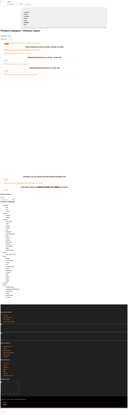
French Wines (9, 291)
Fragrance (26, 16)
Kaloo (7, 235)
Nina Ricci (8, 244)
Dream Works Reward (8, 321)
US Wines (8, 297)
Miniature (8, 272)
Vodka (7, 278)
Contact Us (6, 356)
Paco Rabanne (9, 246)
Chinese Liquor (9, 260)
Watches (8, 217)
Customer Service (7, 346)
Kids (7, 207)
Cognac (8, 262)
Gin (7, 264)
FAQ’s (4, 348)
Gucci (7, 229)
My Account (28, 4)
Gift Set (7, 293)
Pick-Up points (7, 350)
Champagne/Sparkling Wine (12, 289)
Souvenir (5, 282)
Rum (7, 274)
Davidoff (8, 227)
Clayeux (8, 225)
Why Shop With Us (8, 317)
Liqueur (7, 268)
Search (9, 1)
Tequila (7, 276)
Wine (25, 24)
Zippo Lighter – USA (11, 254)
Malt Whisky (9, 270)
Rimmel (8, 211)
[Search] (21, 4)
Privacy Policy (6, 354)
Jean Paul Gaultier (10, 233)
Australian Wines (10, 287)
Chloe (7, 223)
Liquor (25, 20)
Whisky (7, 280)
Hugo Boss (8, 231)
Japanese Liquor (10, 266)
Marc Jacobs (9, 242)
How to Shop (6, 319)
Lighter (25, 18)
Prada (7, 248)
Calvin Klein (9, 221)
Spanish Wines (9, 295)
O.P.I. (7, 209)
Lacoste (8, 239)
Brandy (7, 258)
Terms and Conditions (8, 352)
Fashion (26, 14)
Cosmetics (26, 12)
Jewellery (8, 215)
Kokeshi (8, 237)
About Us (5, 315)
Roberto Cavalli (9, 250)
